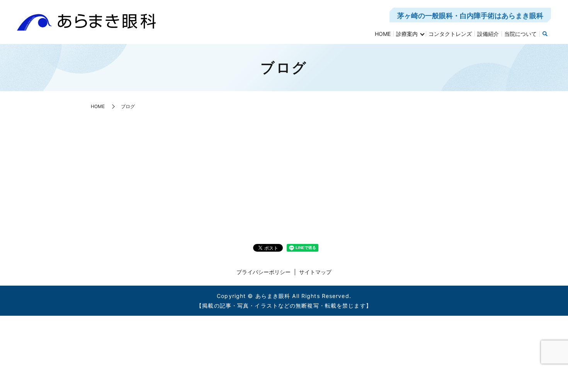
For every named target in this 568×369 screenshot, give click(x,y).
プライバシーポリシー (263, 272)
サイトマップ (315, 272)
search (545, 34)
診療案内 (407, 33)
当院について (520, 33)
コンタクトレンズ (450, 33)
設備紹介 (488, 33)
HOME (383, 33)
